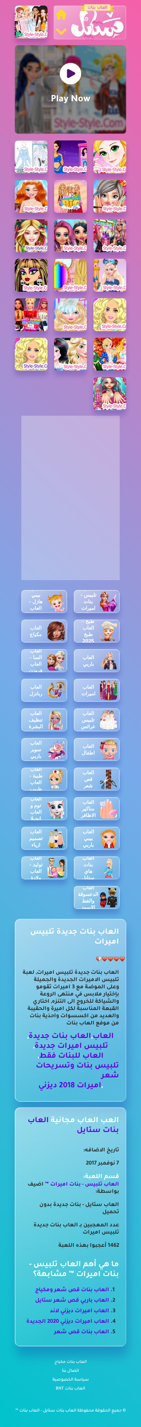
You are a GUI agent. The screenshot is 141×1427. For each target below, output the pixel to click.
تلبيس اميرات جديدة (71, 1047)
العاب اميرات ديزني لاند (79, 1311)
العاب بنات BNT (70, 1389)
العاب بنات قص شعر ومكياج (72, 1290)
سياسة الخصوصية (70, 1380)
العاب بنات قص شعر (81, 1332)
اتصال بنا (70, 1371)
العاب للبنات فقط (71, 1056)
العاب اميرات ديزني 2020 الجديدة (67, 1322)
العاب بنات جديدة (60, 1037)
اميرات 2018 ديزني (69, 1086)
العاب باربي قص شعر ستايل (72, 1301)
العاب (103, 1037)
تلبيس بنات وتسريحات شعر (77, 1071)
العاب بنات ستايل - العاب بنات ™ (46, 1411)
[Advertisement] (70, 457)
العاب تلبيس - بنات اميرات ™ (81, 1185)
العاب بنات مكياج (70, 1362)
